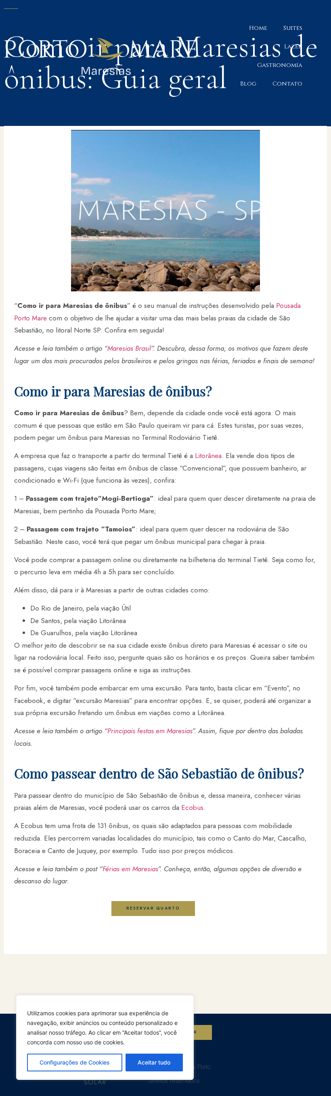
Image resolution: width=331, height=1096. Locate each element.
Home (258, 28)
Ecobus (192, 807)
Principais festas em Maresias (149, 731)
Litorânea (208, 455)
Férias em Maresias (130, 869)
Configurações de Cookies (75, 1062)
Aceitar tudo (154, 1062)
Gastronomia (279, 65)
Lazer (293, 46)
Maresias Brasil (129, 348)
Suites (292, 28)
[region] (105, 1037)
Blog (248, 83)
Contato (287, 83)
